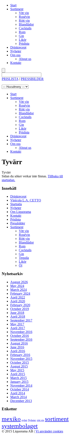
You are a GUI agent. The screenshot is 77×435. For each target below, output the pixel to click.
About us (25, 59)
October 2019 (19, 309)
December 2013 (21, 401)
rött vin (40, 420)
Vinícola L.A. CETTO (25, 200)
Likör (22, 40)
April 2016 (17, 351)
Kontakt (15, 63)
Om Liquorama (20, 212)
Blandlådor (26, 24)
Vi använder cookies (49, 431)
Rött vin (24, 20)
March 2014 (18, 397)
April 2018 (17, 316)
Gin (21, 36)
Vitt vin (24, 13)
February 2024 (20, 293)
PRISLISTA (10, 79)
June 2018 (17, 312)
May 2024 (17, 286)
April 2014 (17, 393)
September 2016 (21, 339)
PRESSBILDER (32, 79)
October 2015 (19, 362)
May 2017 (17, 324)
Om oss (15, 55)
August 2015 (19, 366)
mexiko (11, 418)
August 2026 (19, 282)
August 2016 (19, 343)
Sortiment (16, 9)
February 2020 (20, 305)
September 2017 (21, 320)
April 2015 (17, 374)
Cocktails (25, 28)
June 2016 (17, 347)
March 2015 (18, 378)
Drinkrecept (18, 47)
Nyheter (15, 51)
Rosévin (24, 17)
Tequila (24, 258)
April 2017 (17, 328)
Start (13, 5)
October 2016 (19, 335)
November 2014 (21, 385)
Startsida (16, 204)
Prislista (24, 43)
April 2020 (17, 301)
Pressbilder (17, 223)
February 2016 (20, 355)
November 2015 (21, 358)
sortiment (57, 418)
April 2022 (17, 297)
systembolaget (20, 425)
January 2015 (19, 381)
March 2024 (18, 289)
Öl (20, 265)
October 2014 (19, 389)
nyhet (24, 420)
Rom (22, 32)
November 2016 (21, 332)
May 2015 (17, 370)
